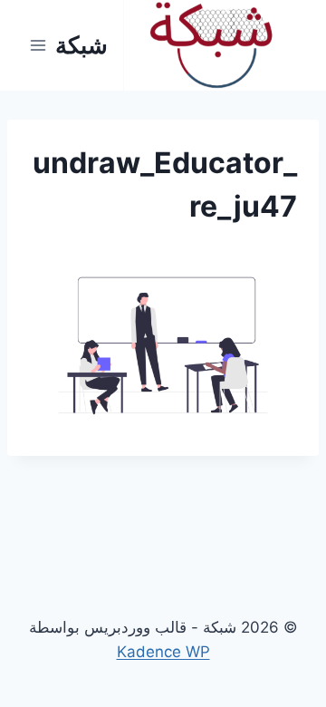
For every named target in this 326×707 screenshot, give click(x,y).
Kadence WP (163, 652)
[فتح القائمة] (38, 45)
